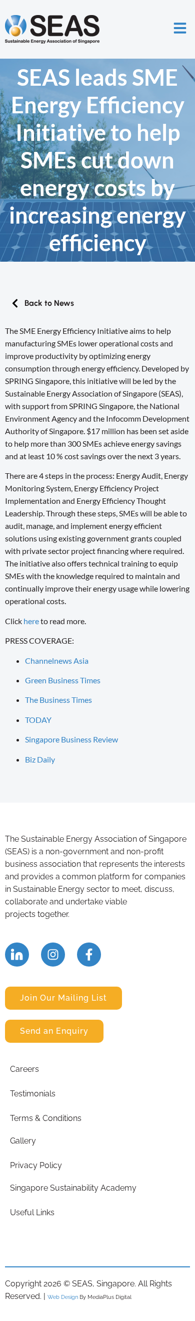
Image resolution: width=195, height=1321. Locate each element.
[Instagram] (53, 954)
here (31, 621)
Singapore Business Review (71, 739)
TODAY (38, 719)
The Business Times (58, 699)
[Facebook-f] (89, 954)
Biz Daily (40, 759)
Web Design (63, 1297)
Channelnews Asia (56, 660)
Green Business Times (62, 680)
